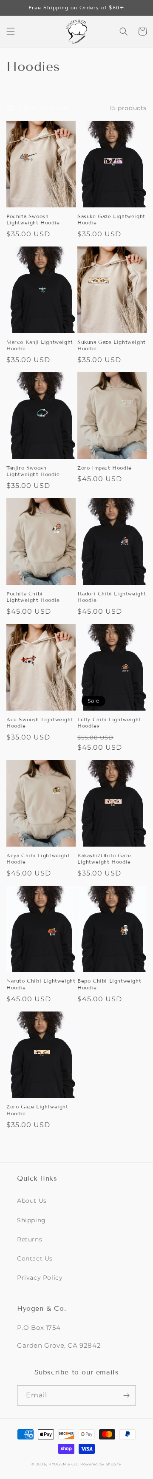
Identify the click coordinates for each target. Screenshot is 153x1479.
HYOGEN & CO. (63, 1464)
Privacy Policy (39, 1277)
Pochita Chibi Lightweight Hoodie (33, 597)
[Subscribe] (126, 1395)
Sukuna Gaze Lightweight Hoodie (111, 345)
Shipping (31, 1220)
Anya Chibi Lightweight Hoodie (38, 858)
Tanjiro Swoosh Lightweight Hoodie (33, 471)
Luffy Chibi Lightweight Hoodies (109, 722)
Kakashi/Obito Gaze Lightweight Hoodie (104, 858)
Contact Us (35, 1258)
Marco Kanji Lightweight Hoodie (39, 345)
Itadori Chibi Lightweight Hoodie (111, 597)
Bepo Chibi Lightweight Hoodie (109, 984)
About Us (32, 1200)
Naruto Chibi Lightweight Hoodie (40, 984)
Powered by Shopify (101, 1464)
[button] (10, 31)
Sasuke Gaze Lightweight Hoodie (111, 219)
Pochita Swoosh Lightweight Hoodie (33, 219)
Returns (29, 1239)
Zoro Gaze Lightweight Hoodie (37, 1109)
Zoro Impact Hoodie (104, 468)
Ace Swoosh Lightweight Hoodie (39, 722)
